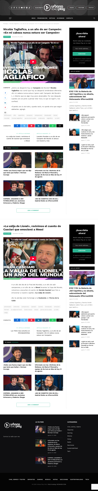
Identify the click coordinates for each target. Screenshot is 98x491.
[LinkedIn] (5, 103)
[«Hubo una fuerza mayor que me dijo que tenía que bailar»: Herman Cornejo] (17, 160)
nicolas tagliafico (17, 118)
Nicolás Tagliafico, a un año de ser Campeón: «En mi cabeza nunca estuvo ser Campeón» (49, 333)
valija (5, 312)
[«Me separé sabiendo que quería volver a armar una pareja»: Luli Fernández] (74, 117)
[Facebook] (5, 93)
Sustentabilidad (72, 448)
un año (57, 118)
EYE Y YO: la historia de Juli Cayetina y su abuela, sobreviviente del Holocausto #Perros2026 (81, 95)
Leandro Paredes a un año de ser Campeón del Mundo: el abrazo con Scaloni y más (48, 139)
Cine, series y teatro (74, 426)
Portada (5, 23)
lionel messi (28, 309)
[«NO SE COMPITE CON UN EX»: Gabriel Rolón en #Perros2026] (49, 188)
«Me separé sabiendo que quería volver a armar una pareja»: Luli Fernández (88, 119)
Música (69, 436)
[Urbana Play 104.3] (57, 8)
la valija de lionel (16, 309)
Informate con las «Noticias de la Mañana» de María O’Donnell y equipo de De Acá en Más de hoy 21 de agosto (48, 174)
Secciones (7, 233)
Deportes (7, 36)
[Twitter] (5, 98)
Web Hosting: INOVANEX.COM (57, 484)
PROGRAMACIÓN (42, 18)
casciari (33, 306)
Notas (72, 87)
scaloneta (41, 118)
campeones (38, 115)
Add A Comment (33, 210)
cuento (40, 306)
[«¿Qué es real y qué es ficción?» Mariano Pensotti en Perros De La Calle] (74, 147)
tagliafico (50, 118)
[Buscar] (94, 18)
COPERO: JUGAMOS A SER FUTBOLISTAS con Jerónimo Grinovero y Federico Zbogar (14, 201)
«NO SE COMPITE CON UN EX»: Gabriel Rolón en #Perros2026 (46, 200)
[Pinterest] (5, 107)
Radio (69, 442)
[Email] (5, 112)
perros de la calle (30, 118)
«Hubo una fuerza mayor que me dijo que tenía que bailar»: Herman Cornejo (17, 173)
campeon (29, 115)
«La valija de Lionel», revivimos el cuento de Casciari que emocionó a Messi (18, 139)
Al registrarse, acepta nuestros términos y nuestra (82, 61)
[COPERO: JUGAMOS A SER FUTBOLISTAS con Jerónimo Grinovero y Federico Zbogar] (17, 188)
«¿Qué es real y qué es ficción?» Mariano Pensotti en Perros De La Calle (88, 147)
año (15, 115)
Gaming (69, 433)
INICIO (33, 18)
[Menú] (10, 18)
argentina (21, 115)
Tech (68, 451)
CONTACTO (69, 18)
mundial (6, 118)
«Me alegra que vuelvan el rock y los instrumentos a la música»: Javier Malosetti (87, 133)
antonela (16, 306)
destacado (48, 115)
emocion (57, 306)
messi (55, 115)
